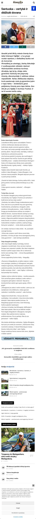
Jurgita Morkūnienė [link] (12, 16)
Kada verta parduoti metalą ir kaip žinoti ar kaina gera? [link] (17, 407)
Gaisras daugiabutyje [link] (13, 472)
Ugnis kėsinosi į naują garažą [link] (18, 378)
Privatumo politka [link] (18, 516)
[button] (33, 485)
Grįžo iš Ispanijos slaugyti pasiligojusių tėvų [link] (21, 385)
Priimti (18, 503)
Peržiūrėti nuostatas (18, 513)
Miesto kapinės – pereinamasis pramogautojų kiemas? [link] (18, 393)
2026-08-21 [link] (13, 374)
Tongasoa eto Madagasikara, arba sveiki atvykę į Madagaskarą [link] (12, 456)
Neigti (18, 508)
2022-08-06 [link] (24, 16)
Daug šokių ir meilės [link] (12, 478)
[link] (33, 8)
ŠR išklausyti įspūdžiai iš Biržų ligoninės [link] (18, 466)
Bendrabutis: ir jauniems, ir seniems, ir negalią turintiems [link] (17, 410)
